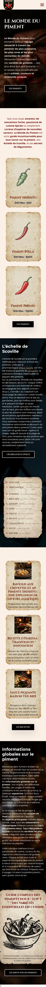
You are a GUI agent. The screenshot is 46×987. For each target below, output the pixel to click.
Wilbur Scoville (26, 367)
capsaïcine (33, 370)
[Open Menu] (42, 4)
